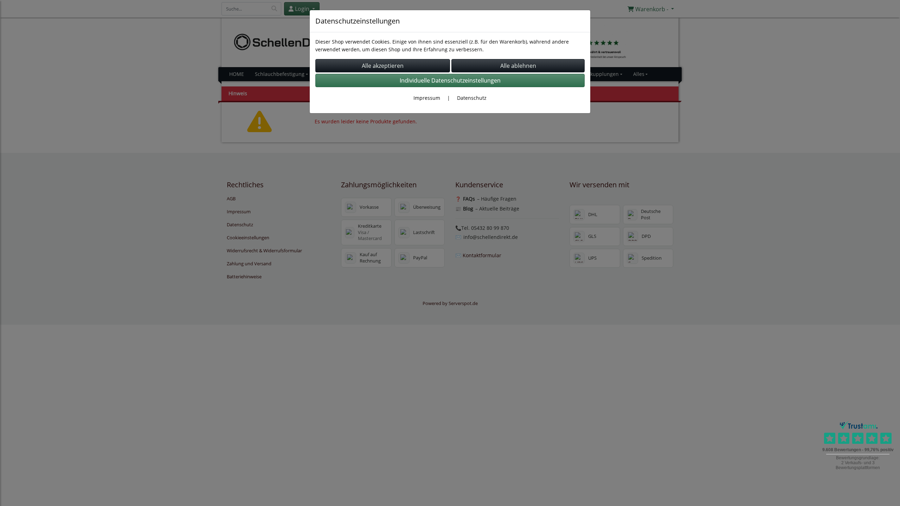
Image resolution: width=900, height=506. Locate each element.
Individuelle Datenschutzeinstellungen (450, 80)
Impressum (426, 98)
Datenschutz (472, 98)
